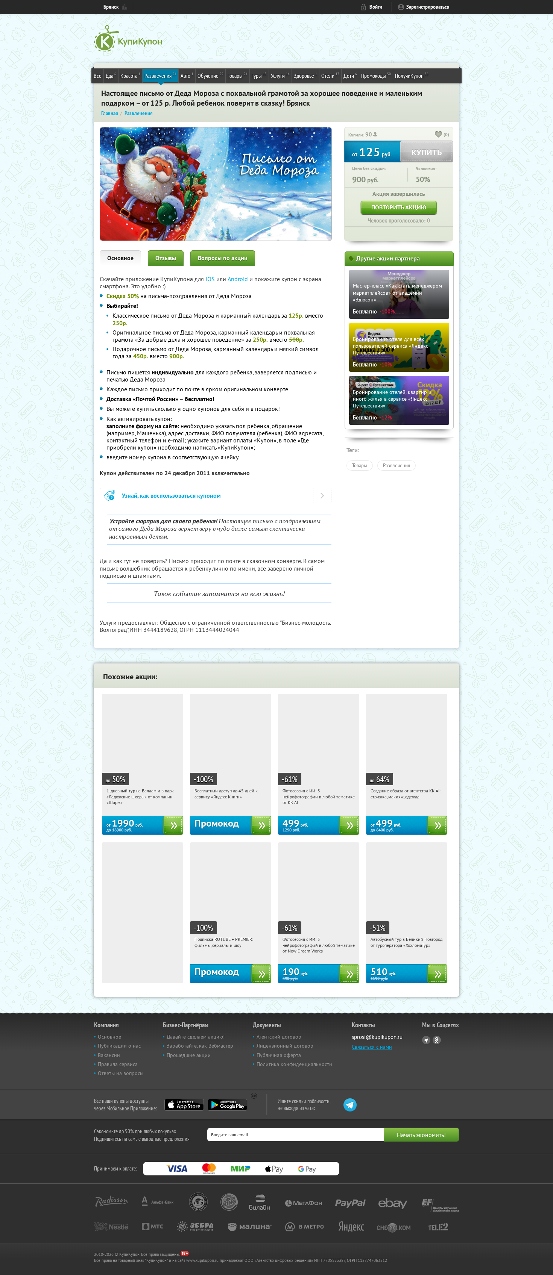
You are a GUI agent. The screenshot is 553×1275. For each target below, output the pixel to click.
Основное (120, 258)
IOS (210, 279)
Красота (130, 75)
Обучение (210, 75)
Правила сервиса (118, 1064)
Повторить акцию (398, 207)
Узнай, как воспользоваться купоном (171, 496)
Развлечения (160, 75)
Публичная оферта (279, 1055)
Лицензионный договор (285, 1045)
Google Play (227, 1105)
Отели (330, 75)
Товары (238, 75)
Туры (259, 75)
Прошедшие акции (189, 1055)
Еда (111, 75)
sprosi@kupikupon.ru (377, 1036)
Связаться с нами (372, 1046)
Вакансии (109, 1055)
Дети (350, 75)
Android (238, 279)
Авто (187, 75)
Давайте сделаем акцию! (196, 1036)
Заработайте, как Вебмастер (200, 1045)
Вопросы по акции (223, 258)
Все (98, 75)
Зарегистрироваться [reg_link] (428, 7)
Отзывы (165, 258)
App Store (184, 1105)
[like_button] (438, 135)
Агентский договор (279, 1036)
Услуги (280, 75)
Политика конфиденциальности (294, 1064)
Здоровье (305, 75)
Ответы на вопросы (120, 1073)
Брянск (110, 7)
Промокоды (376, 75)
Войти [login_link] (375, 7)
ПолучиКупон (411, 75)
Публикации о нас (119, 1045)
